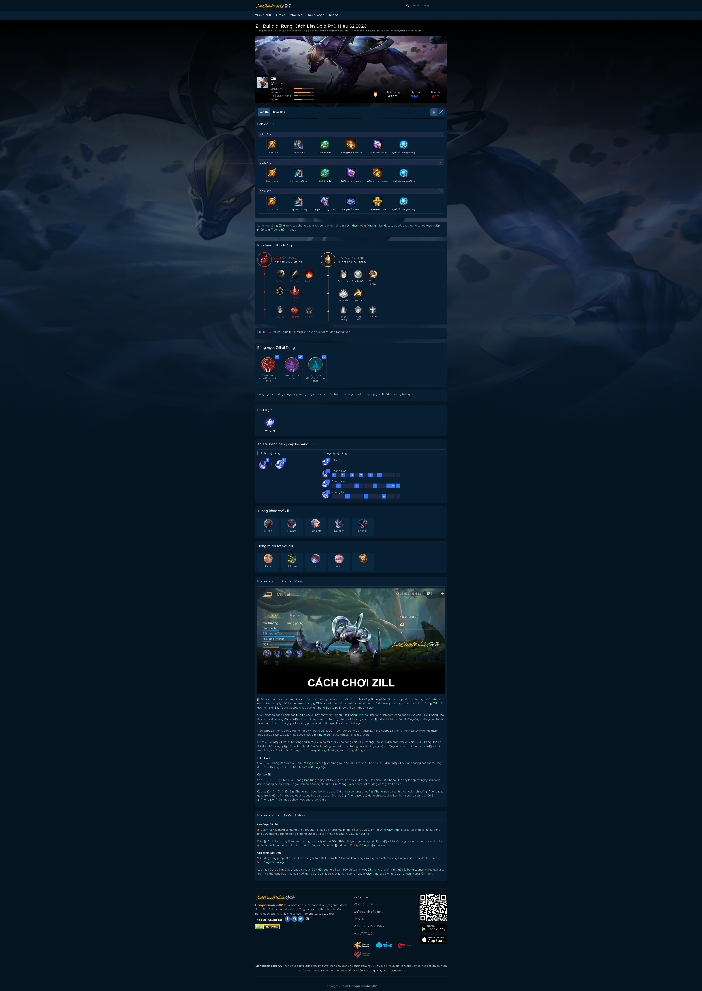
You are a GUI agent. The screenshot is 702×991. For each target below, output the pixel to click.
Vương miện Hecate (351, 152)
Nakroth (339, 531)
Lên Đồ (264, 112)
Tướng (280, 15)
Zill (280, 225)
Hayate (292, 531)
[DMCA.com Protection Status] (267, 926)
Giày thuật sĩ (298, 152)
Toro (363, 566)
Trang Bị (296, 15)
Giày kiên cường (298, 181)
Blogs (333, 15)
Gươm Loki (272, 152)
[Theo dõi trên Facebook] (288, 919)
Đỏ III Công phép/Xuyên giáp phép (268, 378)
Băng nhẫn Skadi (351, 209)
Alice (339, 566)
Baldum (292, 566)
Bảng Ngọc (316, 15)
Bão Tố (278, 707)
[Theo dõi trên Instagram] (294, 919)
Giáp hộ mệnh (403, 873)
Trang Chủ (263, 15)
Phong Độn (378, 699)
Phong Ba (322, 707)
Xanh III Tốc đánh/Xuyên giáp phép (315, 378)
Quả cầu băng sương (403, 152)
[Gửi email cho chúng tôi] (307, 919)
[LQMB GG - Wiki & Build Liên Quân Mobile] (279, 5)
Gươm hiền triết (377, 209)
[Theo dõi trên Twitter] (301, 919)
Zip (316, 566)
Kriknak (362, 531)
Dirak (268, 566)
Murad (268, 531)
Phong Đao (436, 715)
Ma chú (277, 332)
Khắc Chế (279, 112)
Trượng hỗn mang (377, 152)
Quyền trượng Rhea (324, 209)
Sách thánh (324, 152)
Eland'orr (315, 531)
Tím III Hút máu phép (292, 376)
